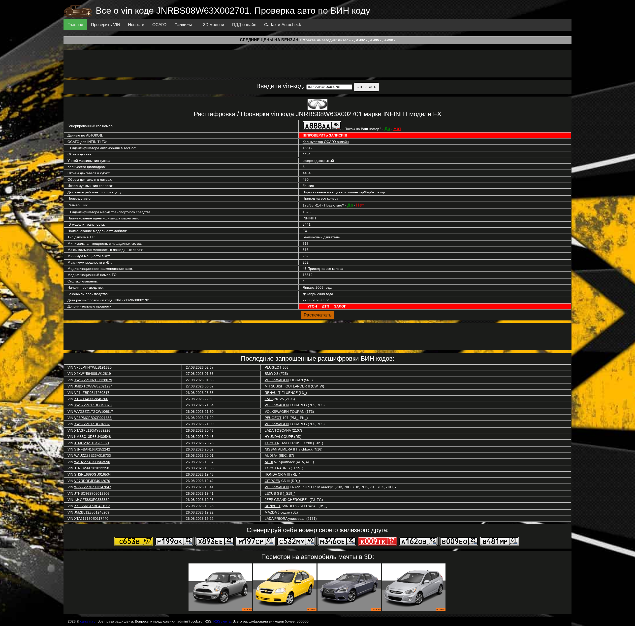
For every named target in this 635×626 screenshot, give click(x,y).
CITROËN (272, 481)
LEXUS (270, 493)
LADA (269, 399)
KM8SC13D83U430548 (92, 437)
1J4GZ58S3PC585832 (92, 500)
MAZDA (271, 512)
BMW (269, 374)
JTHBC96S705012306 (91, 493)
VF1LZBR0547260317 (91, 393)
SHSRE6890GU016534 (92, 474)
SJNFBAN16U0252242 (92, 449)
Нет (397, 128)
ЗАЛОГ (340, 306)
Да (387, 128)
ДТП (325, 306)
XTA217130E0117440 (91, 519)
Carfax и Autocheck (282, 24)
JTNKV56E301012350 (91, 468)
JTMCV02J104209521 (91, 443)
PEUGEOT (273, 367)
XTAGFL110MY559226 (92, 430)
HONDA (271, 474)
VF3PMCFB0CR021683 (93, 418)
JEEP (269, 500)
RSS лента (222, 621)
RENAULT (273, 393)
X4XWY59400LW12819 (92, 374)
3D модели (213, 24)
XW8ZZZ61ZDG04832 (92, 424)
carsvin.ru (87, 621)
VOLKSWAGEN (277, 380)
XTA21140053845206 (91, 399)
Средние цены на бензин (269, 40)
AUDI (269, 455)
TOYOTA (272, 443)
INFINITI (309, 218)
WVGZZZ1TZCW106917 (93, 412)
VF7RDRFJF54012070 (92, 481)
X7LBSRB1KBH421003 (92, 506)
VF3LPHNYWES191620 (93, 367)
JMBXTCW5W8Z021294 (93, 386)
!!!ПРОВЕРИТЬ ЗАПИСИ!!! (325, 135)
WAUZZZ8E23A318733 (92, 455)
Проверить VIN (105, 24)
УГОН (312, 306)
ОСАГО (159, 24)
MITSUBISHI (275, 386)
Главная (75, 24)
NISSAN (271, 449)
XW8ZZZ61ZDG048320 (93, 405)
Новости (136, 24)
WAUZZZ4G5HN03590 (92, 462)
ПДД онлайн (244, 24)
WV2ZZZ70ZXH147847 (92, 487)
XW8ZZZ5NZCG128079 (93, 380)
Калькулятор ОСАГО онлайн (326, 142)
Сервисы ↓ (184, 25)
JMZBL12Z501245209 (91, 512)
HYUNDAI (272, 437)
